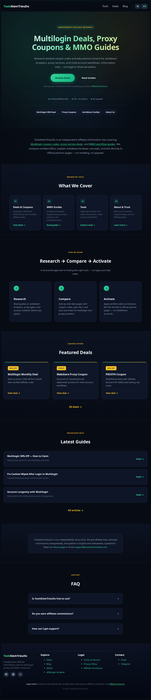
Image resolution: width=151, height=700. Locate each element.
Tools (105, 6)
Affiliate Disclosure (99, 86)
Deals (115, 6)
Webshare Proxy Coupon (72, 374)
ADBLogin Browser (56, 672)
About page (59, 547)
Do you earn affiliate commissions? (52, 613)
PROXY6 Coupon (116, 374)
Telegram (125, 664)
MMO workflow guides (102, 144)
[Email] (20, 674)
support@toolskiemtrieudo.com (91, 547)
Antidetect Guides (91, 112)
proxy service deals (71, 144)
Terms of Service (92, 659)
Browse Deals (62, 77)
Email (123, 659)
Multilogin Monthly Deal (23, 374)
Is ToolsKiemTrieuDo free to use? (51, 598)
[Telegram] (13, 674)
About (49, 668)
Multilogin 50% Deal (46, 112)
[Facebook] (6, 674)
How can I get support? (45, 628)
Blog (125, 6)
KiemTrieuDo (16, 6)
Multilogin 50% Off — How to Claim (28, 456)
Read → (140, 459)
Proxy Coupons (69, 112)
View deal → (14, 393)
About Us (110, 112)
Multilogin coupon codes (45, 144)
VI (138, 6)
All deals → (75, 406)
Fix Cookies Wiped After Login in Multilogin (32, 474)
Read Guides (89, 77)
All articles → (75, 510)
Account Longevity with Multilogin (27, 491)
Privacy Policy (90, 664)
